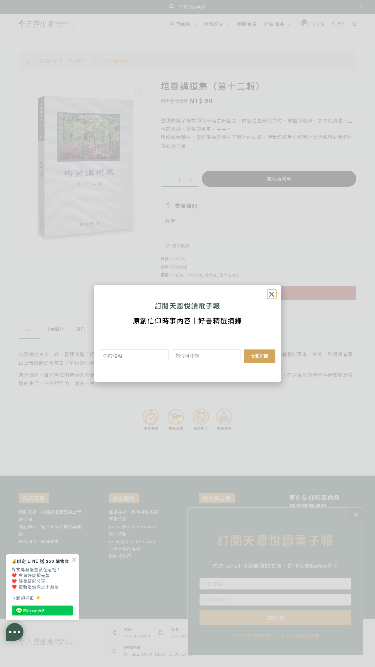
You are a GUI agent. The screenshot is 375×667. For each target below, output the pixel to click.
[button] (271, 294)
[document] (187, 333)
